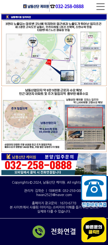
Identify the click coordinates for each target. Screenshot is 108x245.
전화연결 (63, 231)
